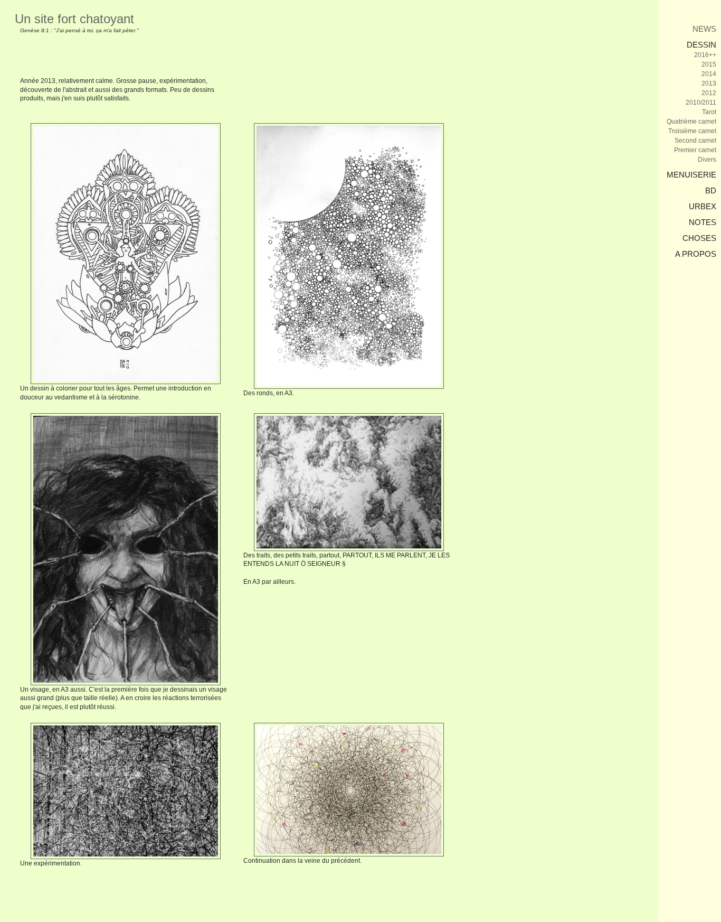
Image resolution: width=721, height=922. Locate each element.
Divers (707, 159)
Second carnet (695, 140)
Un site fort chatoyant (74, 19)
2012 (708, 93)
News (704, 28)
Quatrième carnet (691, 121)
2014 (708, 74)
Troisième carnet (692, 131)
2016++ (705, 55)
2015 (708, 64)
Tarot (709, 112)
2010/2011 (701, 102)
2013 (708, 83)
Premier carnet (695, 150)
